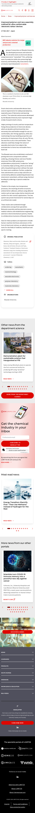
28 (22, 611)
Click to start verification (17, 450)
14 (14, 388)
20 (26, 388)
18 (22, 388)
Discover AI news (17, 632)
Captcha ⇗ (24, 452)
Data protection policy (17, 807)
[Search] (19, 10)
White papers (6, 673)
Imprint (7, 804)
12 (10, 388)
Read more (5, 462)
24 (14, 611)
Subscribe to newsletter (15, 444)
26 (18, 611)
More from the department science (17, 395)
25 (16, 611)
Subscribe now (17, 723)
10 (27, 386)
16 (18, 388)
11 (8, 388)
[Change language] (25, 10)
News (3, 652)
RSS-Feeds (5, 693)
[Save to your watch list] (28, 10)
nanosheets (24, 64)
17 (20, 388)
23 (12, 611)
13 (12, 388)
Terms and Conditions (20, 804)
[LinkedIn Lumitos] (17, 777)
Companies (5, 659)
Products (4, 666)
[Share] (22, 10)
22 (10, 611)
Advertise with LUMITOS (17, 785)
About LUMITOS (16, 789)
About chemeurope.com (17, 792)
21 (27, 609)
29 (24, 611)
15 (16, 388)
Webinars (4, 679)
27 (20, 611)
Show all (10, 290)
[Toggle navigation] (32, 10)
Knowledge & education (10, 686)
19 (24, 388)
